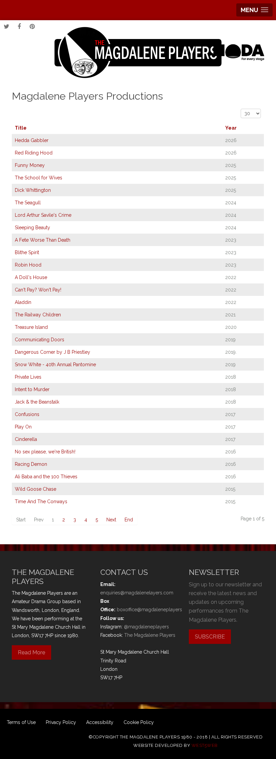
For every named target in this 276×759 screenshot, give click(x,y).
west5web (205, 745)
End (129, 519)
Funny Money (30, 165)
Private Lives (28, 377)
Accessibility (99, 722)
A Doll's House (31, 277)
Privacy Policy (61, 722)
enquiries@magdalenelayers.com (136, 592)
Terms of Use (21, 722)
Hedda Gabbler (31, 140)
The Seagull (28, 202)
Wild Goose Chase (35, 489)
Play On (23, 426)
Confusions (27, 414)
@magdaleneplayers (146, 626)
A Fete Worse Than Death (42, 240)
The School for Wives (38, 177)
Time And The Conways (41, 501)
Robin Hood (28, 265)
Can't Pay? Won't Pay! (38, 289)
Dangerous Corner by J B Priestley (52, 352)
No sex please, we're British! (45, 451)
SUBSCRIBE (210, 636)
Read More (31, 652)
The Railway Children (38, 314)
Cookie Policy (139, 722)
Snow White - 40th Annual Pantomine (55, 364)
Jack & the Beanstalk (37, 402)
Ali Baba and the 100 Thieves (46, 476)
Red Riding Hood (34, 153)
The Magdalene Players (149, 635)
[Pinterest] (32, 26)
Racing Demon (31, 464)
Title (21, 128)
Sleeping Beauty (32, 227)
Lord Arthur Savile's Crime (43, 215)
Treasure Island (31, 327)
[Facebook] (19, 26)
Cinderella (26, 439)
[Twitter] (6, 26)
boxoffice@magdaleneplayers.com (155, 609)
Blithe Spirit (27, 252)
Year (231, 128)
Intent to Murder (32, 389)
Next (111, 519)
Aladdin (23, 302)
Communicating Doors (39, 339)
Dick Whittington (33, 190)
